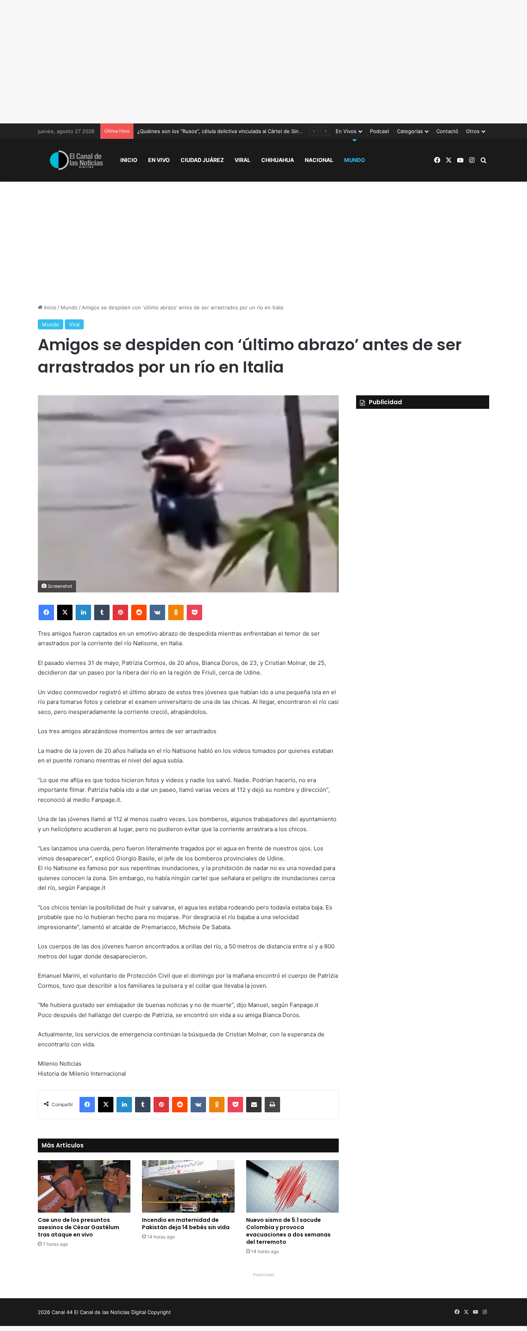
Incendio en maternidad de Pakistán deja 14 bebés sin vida (186, 1223)
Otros (473, 131)
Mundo (354, 160)
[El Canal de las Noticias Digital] (76, 160)
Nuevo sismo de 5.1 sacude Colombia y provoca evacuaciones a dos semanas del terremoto (288, 1231)
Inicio (128, 160)
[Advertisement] (263, 62)
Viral (242, 160)
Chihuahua (277, 160)
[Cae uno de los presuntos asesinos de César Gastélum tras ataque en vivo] (84, 1186)
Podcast (379, 131)
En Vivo (159, 160)
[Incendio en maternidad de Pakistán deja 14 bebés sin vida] (188, 1186)
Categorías (410, 131)
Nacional (319, 160)
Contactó (447, 131)
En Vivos (346, 131)
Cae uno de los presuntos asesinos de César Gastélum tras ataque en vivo (78, 1227)
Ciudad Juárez (202, 160)
